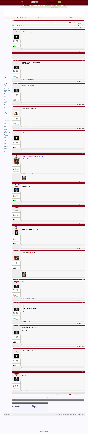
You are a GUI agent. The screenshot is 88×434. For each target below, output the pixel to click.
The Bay (5, 142)
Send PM (77, 51)
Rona (4, 134)
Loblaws (5, 112)
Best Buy (5, 87)
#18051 (83, 153)
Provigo (5, 130)
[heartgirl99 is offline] (16, 37)
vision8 (16, 207)
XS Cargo (5, 150)
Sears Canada (5, 136)
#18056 (83, 279)
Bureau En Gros (6, 89)
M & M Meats (5, 115)
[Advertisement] (29, 56)
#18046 (83, 29)
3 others (31, 344)
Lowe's (4, 114)
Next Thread (51, 397)
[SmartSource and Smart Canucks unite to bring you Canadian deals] (7, 79)
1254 (77, 22)
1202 (66, 22)
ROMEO (26, 79)
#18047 (83, 60)
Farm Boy (5, 96)
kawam (25, 173)
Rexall (4, 133)
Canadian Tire (5, 91)
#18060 (83, 371)
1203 (68, 22)
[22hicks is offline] (16, 161)
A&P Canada (5, 85)
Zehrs (4, 151)
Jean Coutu (5, 109)
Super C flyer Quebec (6, 141)
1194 (64, 22)
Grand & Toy (5, 101)
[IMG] (33, 405)
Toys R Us (5, 145)
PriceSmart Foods (6, 128)
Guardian (5, 102)
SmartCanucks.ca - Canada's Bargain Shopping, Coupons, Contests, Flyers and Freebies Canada (69, 414)
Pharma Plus (5, 127)
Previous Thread (46, 397)
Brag (54, 5)
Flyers (44, 5)
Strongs (5, 140)
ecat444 (16, 226)
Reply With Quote (82, 51)
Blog (23, 5)
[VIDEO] (33, 406)
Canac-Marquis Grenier (7, 90)
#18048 (83, 83)
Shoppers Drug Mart (6, 137)
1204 (69, 22)
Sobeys (5, 138)
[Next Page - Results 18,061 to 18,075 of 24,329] (81, 22)
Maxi (4, 117)
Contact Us (57, 414)
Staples (5, 139)
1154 (62, 22)
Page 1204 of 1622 (49, 22)
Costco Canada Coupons (7, 92)
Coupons (35, 5)
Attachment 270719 (25, 158)
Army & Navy (5, 86)
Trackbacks (33, 408)
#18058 (83, 325)
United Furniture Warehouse (6, 148)
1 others (31, 79)
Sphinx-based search (46, 431)
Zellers (4, 152)
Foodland (5, 98)
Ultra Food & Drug (6, 146)
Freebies (40, 5)
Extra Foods (5, 94)
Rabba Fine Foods (6, 131)
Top (47, 5)
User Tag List (13, 20)
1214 (75, 22)
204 (56, 22)
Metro (4, 118)
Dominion (5, 93)
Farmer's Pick (5, 97)
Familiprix (5, 95)
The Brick (5, 143)
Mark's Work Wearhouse (7, 116)
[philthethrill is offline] (16, 68)
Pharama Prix (5, 126)
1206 (73, 22)
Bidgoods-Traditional (6, 88)
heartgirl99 (16, 31)
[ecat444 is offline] (16, 232)
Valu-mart (5, 149)
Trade (64, 5)
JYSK (4, 110)
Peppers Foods (6, 125)
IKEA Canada (5, 108)
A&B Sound (5, 84)
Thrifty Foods (5, 144)
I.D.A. (4, 106)
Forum (26, 5)
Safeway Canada (6, 135)
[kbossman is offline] (16, 113)
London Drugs (5, 113)
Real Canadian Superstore (7, 132)
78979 (81, 25)
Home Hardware (6, 105)
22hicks (28, 79)
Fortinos (5, 99)
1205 (71, 22)
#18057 (83, 302)
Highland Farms (6, 103)
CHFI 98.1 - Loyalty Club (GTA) (19, 25)
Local (58, 5)
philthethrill (16, 62)
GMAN (26, 390)
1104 (60, 22)
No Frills (5, 122)
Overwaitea (5, 123)
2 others (31, 102)
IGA (4, 107)
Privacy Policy (81, 414)
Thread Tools (81, 27)
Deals (30, 5)
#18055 (83, 250)
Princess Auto (5, 129)
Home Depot (5, 104)
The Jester (28, 173)
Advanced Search (63, 7)
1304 (79, 22)
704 (58, 22)
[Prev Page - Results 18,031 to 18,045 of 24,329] (54, 22)
